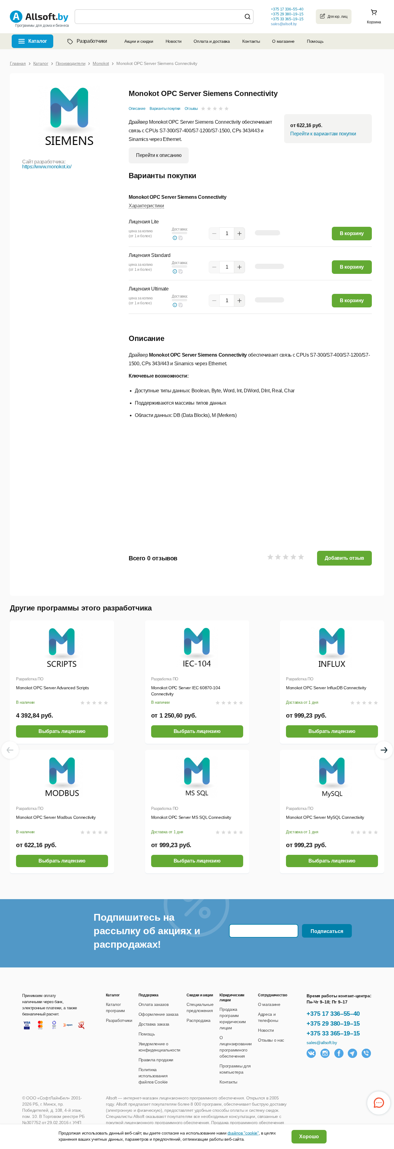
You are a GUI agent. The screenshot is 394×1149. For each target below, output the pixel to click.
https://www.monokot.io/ (46, 166)
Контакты (251, 41)
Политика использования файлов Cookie (153, 1075)
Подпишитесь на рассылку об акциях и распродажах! (147, 931)
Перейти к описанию (158, 155)
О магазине (283, 41)
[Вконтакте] (311, 1053)
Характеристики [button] (146, 205)
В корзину (352, 233)
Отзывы (191, 108)
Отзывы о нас (271, 1040)
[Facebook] (339, 1053)
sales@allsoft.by (284, 24)
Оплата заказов (154, 1004)
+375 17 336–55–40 (333, 1013)
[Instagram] (325, 1053)
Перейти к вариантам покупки (323, 133)
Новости (174, 41)
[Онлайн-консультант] (378, 1103)
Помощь (315, 41)
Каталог (37, 41)
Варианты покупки (165, 108)
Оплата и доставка (212, 41)
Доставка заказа (154, 1024)
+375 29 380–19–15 (333, 1023)
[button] (180, 238)
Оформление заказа (159, 1014)
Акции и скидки (138, 41)
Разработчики (92, 41)
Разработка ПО (29, 679)
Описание (137, 108)
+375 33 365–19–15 (333, 1033)
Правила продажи (156, 1059)
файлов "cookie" (243, 1133)
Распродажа (199, 1020)
